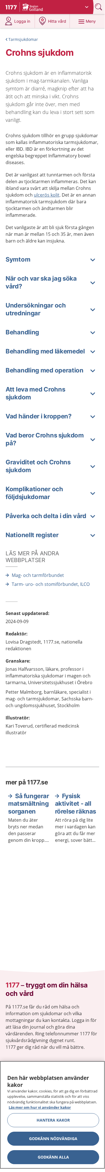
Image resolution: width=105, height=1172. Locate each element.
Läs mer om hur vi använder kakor (40, 1107)
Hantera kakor (53, 1120)
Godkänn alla (53, 1157)
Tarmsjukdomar (23, 39)
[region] (52, 1115)
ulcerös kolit (46, 195)
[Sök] (99, 7)
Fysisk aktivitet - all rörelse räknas (75, 803)
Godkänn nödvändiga (53, 1138)
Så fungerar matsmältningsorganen (28, 803)
